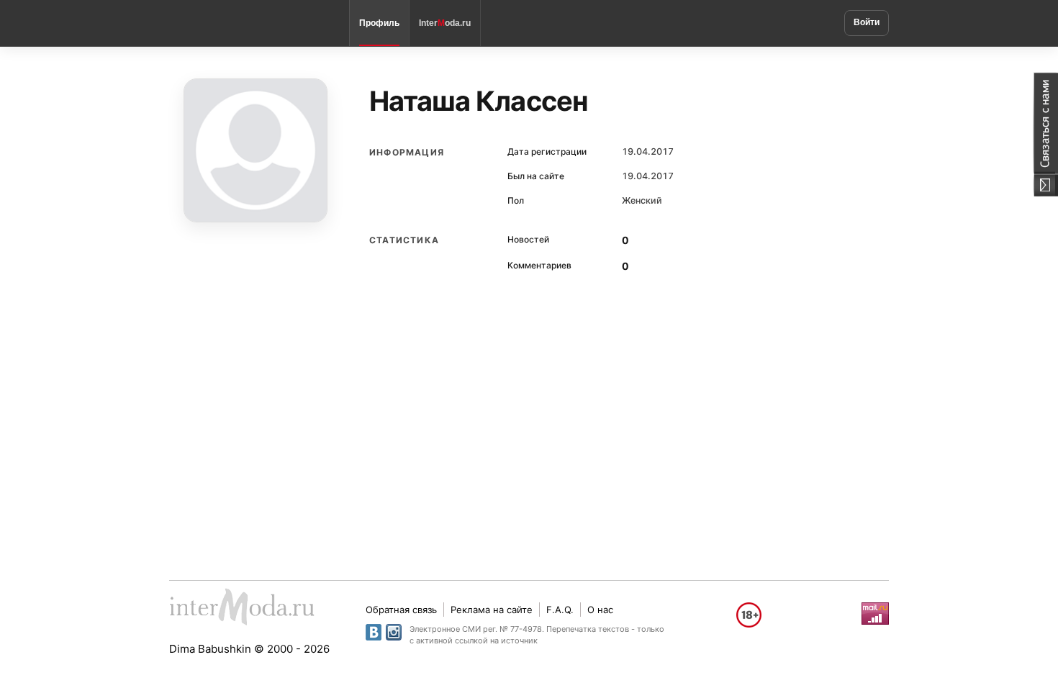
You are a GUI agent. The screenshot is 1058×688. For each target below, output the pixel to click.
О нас (600, 609)
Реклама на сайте (492, 609)
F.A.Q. (560, 609)
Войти (867, 22)
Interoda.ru (445, 23)
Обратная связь (401, 609)
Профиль (379, 23)
